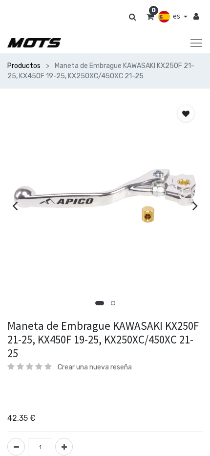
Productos (24, 66)
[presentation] (14, 205)
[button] (99, 303)
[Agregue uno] (64, 447)
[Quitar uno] (16, 447)
